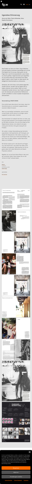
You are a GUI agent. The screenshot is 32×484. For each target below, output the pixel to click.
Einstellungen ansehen (16, 476)
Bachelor (3, 164)
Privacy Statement (18, 480)
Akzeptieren (16, 468)
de (29, 4)
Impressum (26, 480)
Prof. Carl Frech (4, 174)
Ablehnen (16, 472)
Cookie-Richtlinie (8, 480)
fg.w (5, 4)
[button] (29, 452)
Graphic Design (4, 168)
